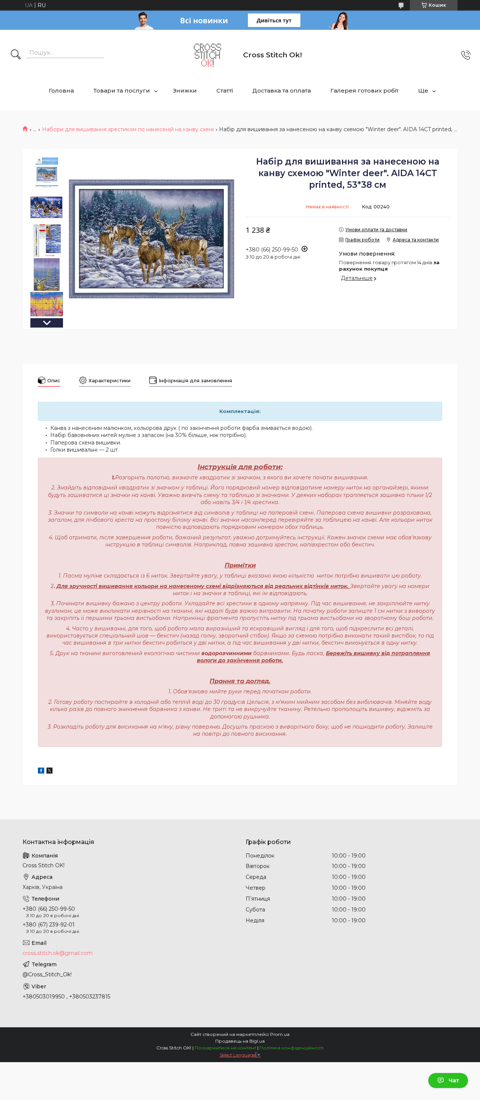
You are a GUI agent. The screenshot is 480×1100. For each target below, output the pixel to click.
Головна (61, 90)
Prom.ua (280, 1034)
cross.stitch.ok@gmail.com (57, 953)
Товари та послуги (121, 90)
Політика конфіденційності (292, 1048)
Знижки (185, 90)
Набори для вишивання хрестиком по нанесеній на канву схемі (128, 129)
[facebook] (41, 771)
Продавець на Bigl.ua (240, 1041)
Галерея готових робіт (364, 90)
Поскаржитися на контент (225, 1048)
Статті (224, 90)
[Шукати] (16, 55)
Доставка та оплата (281, 90)
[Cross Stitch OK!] (207, 55)
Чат (453, 1080)
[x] (49, 771)
